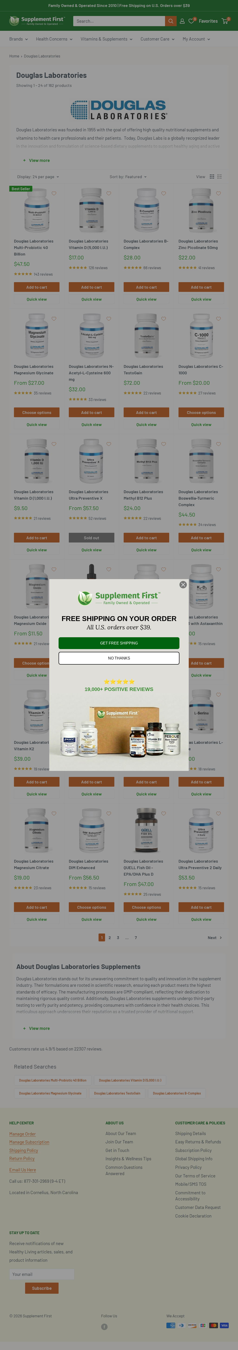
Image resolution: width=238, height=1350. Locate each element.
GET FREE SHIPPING (119, 643)
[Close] (183, 584)
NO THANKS (119, 658)
